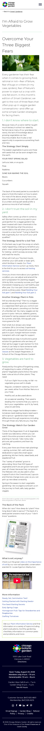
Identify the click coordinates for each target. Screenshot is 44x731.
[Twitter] (27, 706)
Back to (13, 12)
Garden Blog (25, 711)
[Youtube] (20, 706)
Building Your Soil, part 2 (25, 293)
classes (5, 352)
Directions (22, 662)
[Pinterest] (31, 706)
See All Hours (22, 687)
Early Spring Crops (10, 608)
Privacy (21, 714)
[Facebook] (16, 706)
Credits (30, 714)
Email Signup (11, 711)
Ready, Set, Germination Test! (14, 598)
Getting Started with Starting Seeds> (18, 601)
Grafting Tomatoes (10, 616)
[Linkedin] (24, 706)
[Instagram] (13, 706)
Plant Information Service (22, 624)
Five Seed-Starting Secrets (13, 604)
